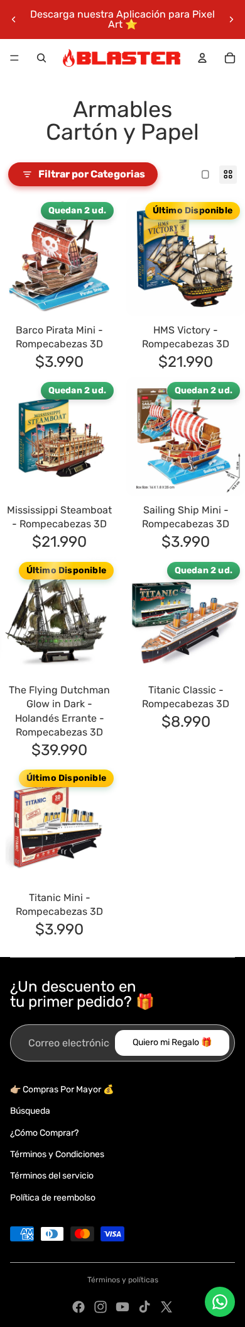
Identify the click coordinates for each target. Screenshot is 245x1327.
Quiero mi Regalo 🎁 (172, 1042)
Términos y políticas (122, 1279)
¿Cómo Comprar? (44, 1133)
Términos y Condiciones (57, 1154)
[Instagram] (100, 1306)
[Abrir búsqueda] (41, 58)
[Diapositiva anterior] (14, 19)
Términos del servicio (52, 1175)
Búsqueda (30, 1111)
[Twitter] (166, 1306)
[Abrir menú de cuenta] (202, 58)
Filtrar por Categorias (91, 174)
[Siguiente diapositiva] (231, 19)
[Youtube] (122, 1306)
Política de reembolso (52, 1197)
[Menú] (14, 57)
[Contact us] (220, 1302)
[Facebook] (78, 1306)
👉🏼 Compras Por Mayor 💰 (62, 1089)
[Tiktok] (144, 1306)
